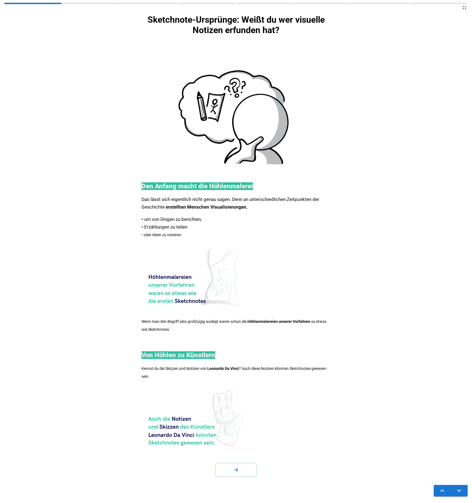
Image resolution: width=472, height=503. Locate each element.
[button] (236, 470)
